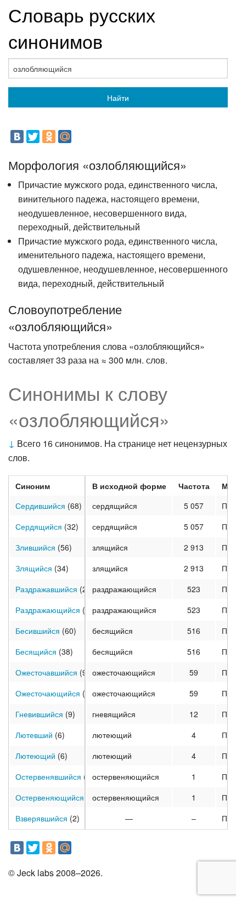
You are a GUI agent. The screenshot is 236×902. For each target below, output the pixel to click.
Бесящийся (36, 651)
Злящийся (33, 568)
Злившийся (35, 547)
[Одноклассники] (48, 136)
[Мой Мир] (64, 136)
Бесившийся (37, 630)
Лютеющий (35, 755)
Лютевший (34, 734)
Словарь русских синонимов (81, 27)
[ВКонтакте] (17, 136)
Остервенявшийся (48, 776)
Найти (118, 97)
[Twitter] (33, 136)
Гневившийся (39, 713)
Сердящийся (38, 526)
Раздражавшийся (46, 588)
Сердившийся (40, 505)
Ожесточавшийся (46, 672)
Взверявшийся (41, 818)
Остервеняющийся (49, 797)
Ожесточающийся (47, 693)
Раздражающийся (47, 609)
